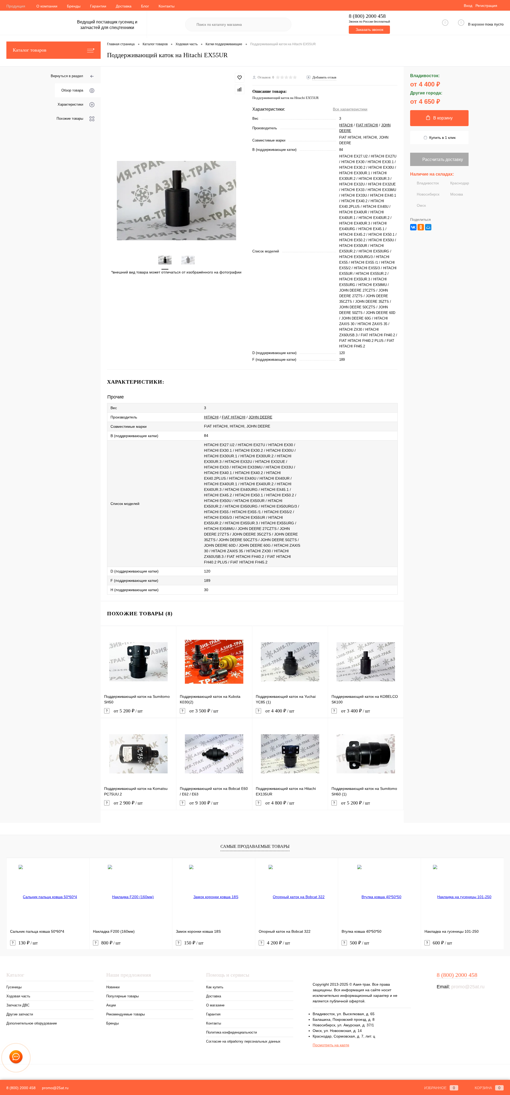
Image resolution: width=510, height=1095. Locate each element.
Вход (468, 5)
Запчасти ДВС (17, 1005)
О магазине (215, 1005)
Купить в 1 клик (442, 137)
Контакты (167, 6)
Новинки (113, 987)
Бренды (73, 6)
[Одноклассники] (421, 227)
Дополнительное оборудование (31, 1023)
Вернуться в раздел (67, 76)
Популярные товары (122, 996)
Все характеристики (350, 109)
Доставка (123, 6)
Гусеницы (14, 987)
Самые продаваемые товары (255, 846)
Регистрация (486, 5)
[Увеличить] (176, 200)
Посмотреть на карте (331, 1045)
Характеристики (70, 104)
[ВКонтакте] (413, 227)
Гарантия (213, 1014)
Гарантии (98, 6)
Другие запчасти (19, 1014)
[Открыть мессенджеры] (16, 1057)
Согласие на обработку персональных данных (243, 1041)
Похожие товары (70, 119)
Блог (145, 6)
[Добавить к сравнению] (239, 89)
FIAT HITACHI (367, 125)
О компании (46, 6)
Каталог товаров (29, 50)
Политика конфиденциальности (231, 1032)
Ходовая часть (18, 996)
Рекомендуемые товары (125, 1014)
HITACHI (346, 125)
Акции (111, 1005)
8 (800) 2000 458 (367, 16)
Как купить (214, 987)
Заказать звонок (369, 29)
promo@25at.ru (467, 986)
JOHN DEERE (260, 417)
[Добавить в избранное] (239, 77)
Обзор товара (72, 90)
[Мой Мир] (428, 227)
